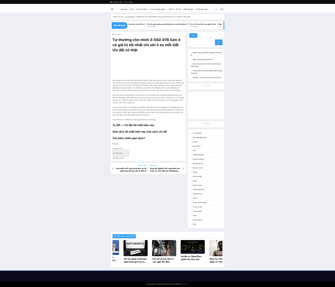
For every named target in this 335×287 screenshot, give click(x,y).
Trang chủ (124, 9)
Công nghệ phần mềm (199, 137)
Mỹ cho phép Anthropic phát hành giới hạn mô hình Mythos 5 (163, 24)
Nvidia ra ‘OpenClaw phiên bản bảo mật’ (153, 258)
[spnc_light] (222, 9)
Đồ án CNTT (197, 146)
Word (194, 224)
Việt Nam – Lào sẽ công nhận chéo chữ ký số (207, 77)
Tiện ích (171, 9)
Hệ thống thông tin (198, 155)
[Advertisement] (148, 67)
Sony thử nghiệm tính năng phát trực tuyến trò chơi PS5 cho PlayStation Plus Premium (165, 169)
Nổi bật (195, 172)
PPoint (195, 181)
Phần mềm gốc (188, 9)
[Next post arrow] (183, 168)
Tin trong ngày (147, 26)
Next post (153, 165)
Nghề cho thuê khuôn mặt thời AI (203, 59)
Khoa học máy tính (198, 159)
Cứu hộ (178, 9)
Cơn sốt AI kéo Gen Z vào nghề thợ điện (198, 24)
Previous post (142, 165)
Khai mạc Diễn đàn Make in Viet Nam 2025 (180, 260)
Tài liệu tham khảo (202, 9)
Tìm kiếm (218, 42)
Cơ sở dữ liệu (197, 133)
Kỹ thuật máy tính (198, 163)
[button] (148, 146)
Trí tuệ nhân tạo (197, 220)
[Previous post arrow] (113, 168)
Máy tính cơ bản (198, 168)
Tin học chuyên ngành (157, 9)
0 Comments (117, 34)
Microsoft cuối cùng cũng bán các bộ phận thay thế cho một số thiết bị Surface (131, 169)
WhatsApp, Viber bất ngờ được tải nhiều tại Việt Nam (210, 259)
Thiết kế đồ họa (197, 194)
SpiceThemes (184, 284)
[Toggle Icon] (112, 9)
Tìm (193, 35)
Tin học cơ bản (141, 9)
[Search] (216, 9)
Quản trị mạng (197, 185)
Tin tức (131, 9)
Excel (194, 150)
